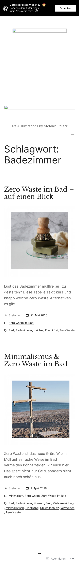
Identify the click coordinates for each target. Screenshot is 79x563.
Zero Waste (67, 330)
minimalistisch (15, 508)
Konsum (39, 503)
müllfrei (38, 330)
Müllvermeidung (63, 503)
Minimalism (16, 495)
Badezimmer (24, 330)
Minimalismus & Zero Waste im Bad (35, 360)
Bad (11, 330)
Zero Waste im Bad (21, 322)
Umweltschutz (49, 508)
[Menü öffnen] (72, 135)
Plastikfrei (51, 330)
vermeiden (68, 508)
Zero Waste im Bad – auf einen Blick (39, 193)
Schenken (65, 8)
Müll (48, 503)
